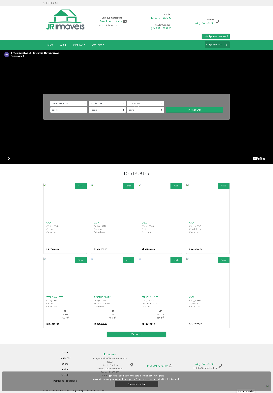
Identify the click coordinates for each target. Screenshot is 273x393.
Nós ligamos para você (216, 36)
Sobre (63, 44)
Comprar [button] (78, 44)
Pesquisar (194, 110)
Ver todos (136, 334)
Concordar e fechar (136, 384)
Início (50, 44)
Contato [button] (97, 44)
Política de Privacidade (169, 379)
